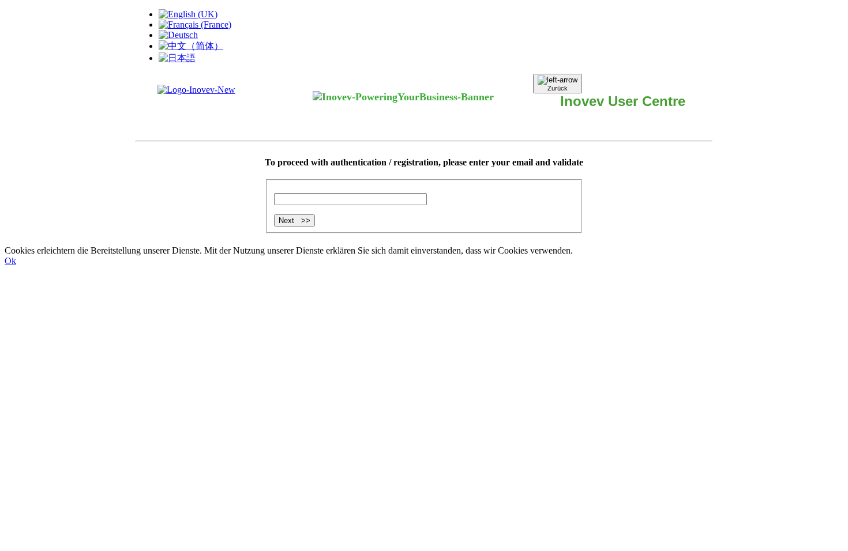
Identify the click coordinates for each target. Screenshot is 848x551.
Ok (10, 261)
